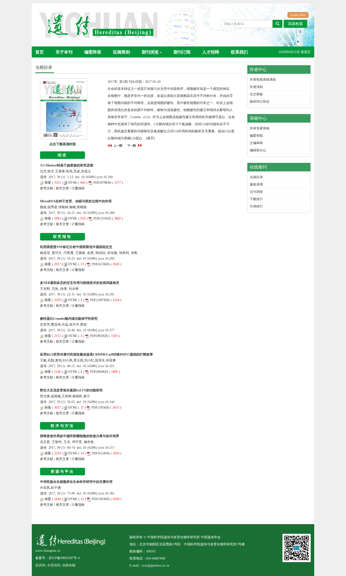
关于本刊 (64, 52)
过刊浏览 (256, 192)
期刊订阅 (181, 52)
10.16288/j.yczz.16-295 (98, 294)
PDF (96, 182)
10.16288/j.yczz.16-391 (98, 493)
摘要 (47, 182)
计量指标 (78, 188)
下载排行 (256, 199)
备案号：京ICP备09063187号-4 (57, 558)
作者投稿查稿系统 (263, 79)
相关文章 (62, 188)
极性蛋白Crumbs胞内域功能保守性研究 (69, 318)
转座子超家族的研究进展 (66, 165)
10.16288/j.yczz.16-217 (98, 447)
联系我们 (239, 52)
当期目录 (256, 177)
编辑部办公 (258, 150)
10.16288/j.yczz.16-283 (98, 258)
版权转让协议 (260, 101)
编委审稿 (256, 135)
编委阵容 (92, 52)
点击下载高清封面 (62, 144)
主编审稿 (256, 143)
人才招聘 (210, 52)
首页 (39, 52)
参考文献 (46, 188)
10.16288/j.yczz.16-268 (98, 213)
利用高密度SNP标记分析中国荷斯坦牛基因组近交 (76, 247)
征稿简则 (121, 52)
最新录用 (256, 184)
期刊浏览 (150, 52)
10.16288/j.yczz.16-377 (98, 330)
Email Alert (298, 15)
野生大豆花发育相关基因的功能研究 (71, 390)
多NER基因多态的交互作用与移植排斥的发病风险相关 (79, 283)
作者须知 (256, 87)
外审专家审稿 (260, 128)
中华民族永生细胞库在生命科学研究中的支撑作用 (76, 482)
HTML (72, 182)
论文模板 (256, 94)
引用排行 (256, 206)
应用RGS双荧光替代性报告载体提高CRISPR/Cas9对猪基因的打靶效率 (96, 354)
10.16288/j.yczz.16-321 (98, 366)
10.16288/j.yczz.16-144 (98, 402)
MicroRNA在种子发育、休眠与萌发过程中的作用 (76, 201)
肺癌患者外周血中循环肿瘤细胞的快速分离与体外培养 (79, 436)
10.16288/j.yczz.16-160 (97, 177)
